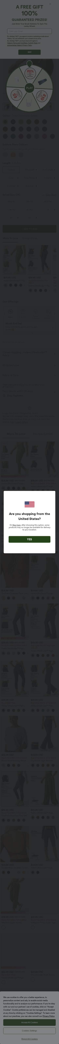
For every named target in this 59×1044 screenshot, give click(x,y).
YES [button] (29, 539)
